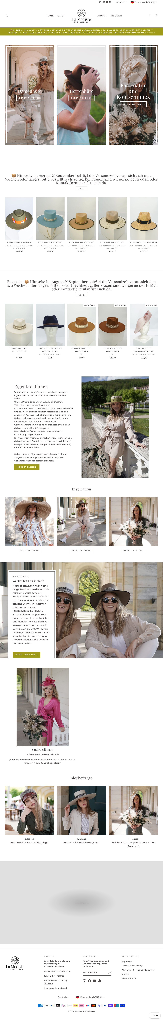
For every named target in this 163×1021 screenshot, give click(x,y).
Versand (125, 974)
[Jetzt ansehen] (29, 95)
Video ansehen (82, 905)
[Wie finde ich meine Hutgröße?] (81, 810)
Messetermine (27, 467)
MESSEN (116, 16)
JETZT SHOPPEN (29, 550)
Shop (62, 16)
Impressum (127, 961)
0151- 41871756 (58, 976)
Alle (81, 189)
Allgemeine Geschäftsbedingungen (138, 970)
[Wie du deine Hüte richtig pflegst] (29, 810)
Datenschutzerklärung (132, 966)
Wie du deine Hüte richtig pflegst (29, 842)
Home (50, 16)
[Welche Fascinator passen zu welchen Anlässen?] (133, 810)
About (102, 16)
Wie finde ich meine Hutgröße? (81, 842)
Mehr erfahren (26, 655)
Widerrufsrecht (129, 978)
